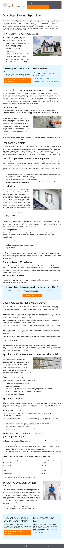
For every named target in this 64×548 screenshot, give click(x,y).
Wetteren (35, 80)
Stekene (56, 529)
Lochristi (42, 81)
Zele (50, 81)
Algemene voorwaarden (32, 546)
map (48, 546)
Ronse (54, 78)
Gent (34, 78)
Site (46, 546)
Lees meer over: (39, 3)
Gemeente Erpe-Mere (47, 527)
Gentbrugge (36, 81)
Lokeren (49, 78)
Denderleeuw (55, 81)
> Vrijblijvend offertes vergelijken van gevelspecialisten (14, 80)
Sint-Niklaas (40, 78)
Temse (40, 80)
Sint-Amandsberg (47, 80)
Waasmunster (54, 531)
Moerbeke (41, 532)
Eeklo (47, 81)
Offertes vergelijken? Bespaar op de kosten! (37, 6)
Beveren (55, 80)
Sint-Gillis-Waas (37, 531)
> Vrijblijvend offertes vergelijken (32, 295)
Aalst (45, 78)
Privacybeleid (41, 546)
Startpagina (30, 3)
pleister (35, 149)
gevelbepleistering (13, 189)
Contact (51, 546)
